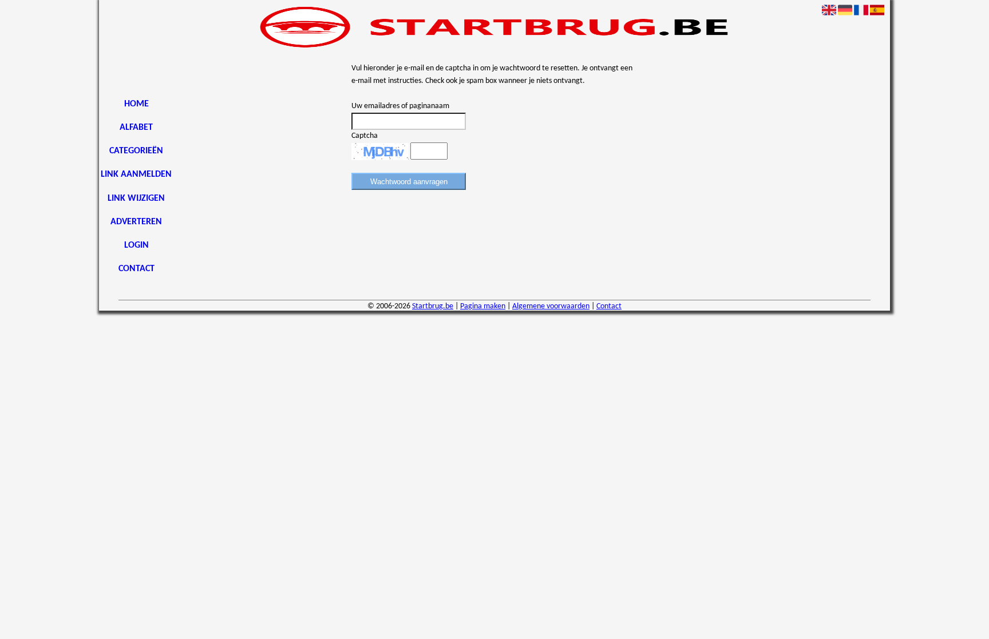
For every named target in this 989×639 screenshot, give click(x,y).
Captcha (364, 136)
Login (136, 245)
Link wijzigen (136, 198)
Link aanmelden (136, 174)
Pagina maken (482, 306)
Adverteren (136, 222)
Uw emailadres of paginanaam (400, 106)
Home (136, 104)
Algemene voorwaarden (551, 306)
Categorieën (136, 151)
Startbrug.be (432, 306)
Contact (136, 268)
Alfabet (136, 127)
